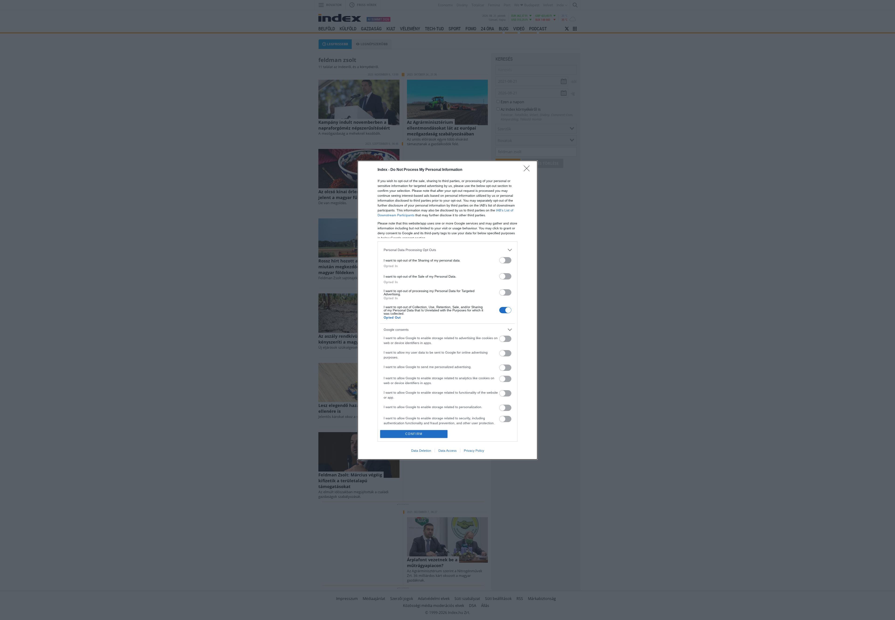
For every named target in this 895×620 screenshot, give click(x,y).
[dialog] (447, 310)
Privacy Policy (474, 450)
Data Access (447, 450)
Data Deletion (421, 450)
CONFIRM (414, 434)
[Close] (528, 169)
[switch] (505, 260)
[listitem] (447, 250)
